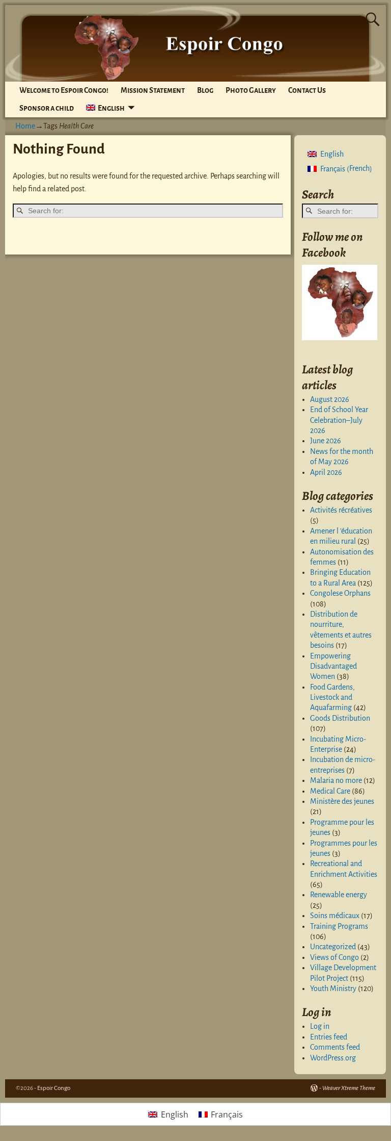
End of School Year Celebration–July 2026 (339, 420)
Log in (319, 1026)
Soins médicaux (334, 915)
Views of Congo (334, 957)
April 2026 (326, 472)
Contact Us (307, 90)
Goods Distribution (340, 718)
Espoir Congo (53, 1088)
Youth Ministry (333, 988)
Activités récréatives (341, 510)
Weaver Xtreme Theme (348, 1088)
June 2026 (325, 441)
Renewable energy (338, 895)
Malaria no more (336, 780)
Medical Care (330, 791)
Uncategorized (333, 947)
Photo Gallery (251, 90)
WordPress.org (333, 1058)
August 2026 (329, 399)
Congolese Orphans (340, 593)
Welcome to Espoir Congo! (63, 90)
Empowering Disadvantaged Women (333, 666)
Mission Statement (153, 90)
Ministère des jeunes (342, 801)
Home (25, 126)
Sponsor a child (46, 108)
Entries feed (328, 1037)
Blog (205, 90)
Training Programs (339, 926)
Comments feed (335, 1047)
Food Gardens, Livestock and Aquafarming (332, 697)
